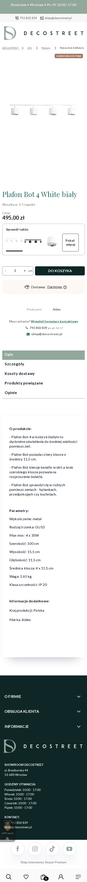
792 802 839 (28, 18)
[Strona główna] (43, 34)
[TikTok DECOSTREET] (52, 849)
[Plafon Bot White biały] (52, 242)
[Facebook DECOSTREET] (18, 849)
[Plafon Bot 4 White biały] (14, 242)
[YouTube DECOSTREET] (69, 849)
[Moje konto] (61, 876)
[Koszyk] (43, 877)
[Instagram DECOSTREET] (35, 849)
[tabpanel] (43, 533)
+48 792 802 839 (16, 822)
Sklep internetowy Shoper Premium (43, 862)
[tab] (43, 355)
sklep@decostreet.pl (58, 18)
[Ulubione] (26, 877)
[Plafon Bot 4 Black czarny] (33, 242)
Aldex (57, 309)
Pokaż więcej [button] (70, 242)
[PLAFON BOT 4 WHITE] (43, 119)
